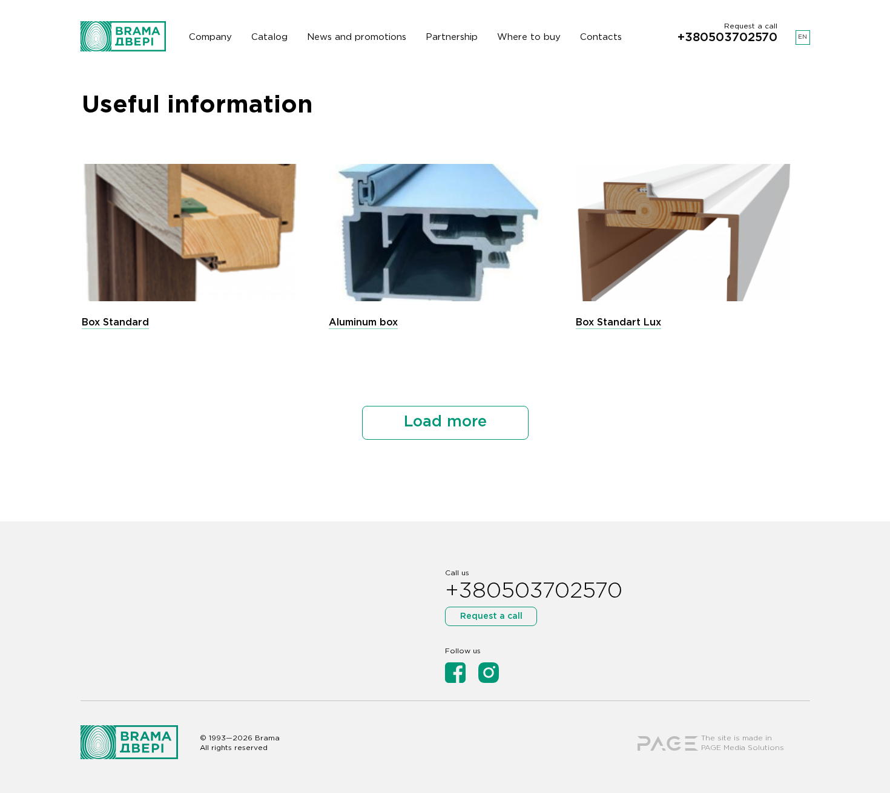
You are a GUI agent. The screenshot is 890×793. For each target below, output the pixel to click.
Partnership (452, 37)
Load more (445, 422)
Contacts (601, 37)
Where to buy (529, 37)
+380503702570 (727, 37)
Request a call (491, 616)
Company (210, 37)
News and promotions (356, 37)
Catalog (269, 37)
